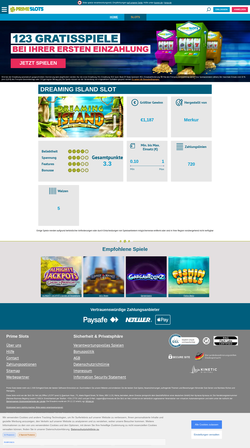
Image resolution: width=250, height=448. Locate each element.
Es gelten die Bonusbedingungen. (146, 79)
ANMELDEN (240, 9)
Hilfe (10, 351)
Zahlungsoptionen (21, 364)
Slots (135, 17)
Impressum (82, 370)
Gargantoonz (146, 295)
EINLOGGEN (221, 9)
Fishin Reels (189, 295)
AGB (76, 357)
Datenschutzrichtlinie (91, 364)
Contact (12, 357)
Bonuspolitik (83, 351)
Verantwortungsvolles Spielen (98, 345)
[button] (4, 9)
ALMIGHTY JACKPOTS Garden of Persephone (61, 295)
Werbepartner (17, 376)
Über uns (13, 345)
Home (114, 17)
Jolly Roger (103, 295)
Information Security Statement (99, 376)
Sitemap (13, 370)
